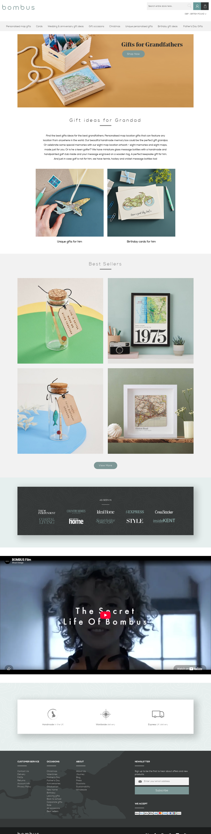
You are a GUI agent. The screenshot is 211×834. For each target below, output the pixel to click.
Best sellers (52, 811)
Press (79, 780)
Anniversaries (53, 783)
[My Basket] (205, 6)
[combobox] (170, 6)
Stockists (80, 783)
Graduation (52, 786)
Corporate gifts (54, 802)
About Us (81, 771)
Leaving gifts (53, 796)
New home (52, 789)
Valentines (52, 774)
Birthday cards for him (141, 241)
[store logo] (18, 6)
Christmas (52, 771)
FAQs (20, 777)
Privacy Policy (24, 786)
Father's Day (53, 780)
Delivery (21, 774)
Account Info (23, 783)
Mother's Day (53, 777)
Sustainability (83, 786)
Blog (78, 777)
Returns (21, 780)
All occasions (53, 808)
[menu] (105, 27)
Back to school (54, 799)
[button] (195, 14)
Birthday (51, 792)
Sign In (198, 9)
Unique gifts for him (69, 241)
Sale (49, 805)
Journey (80, 774)
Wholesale (81, 789)
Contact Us (23, 771)
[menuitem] (19, 27)
